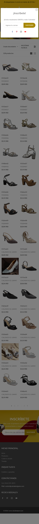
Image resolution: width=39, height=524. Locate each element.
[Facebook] (12, 31)
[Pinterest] (16, 31)
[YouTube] (25, 31)
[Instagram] (21, 31)
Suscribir (29, 25)
